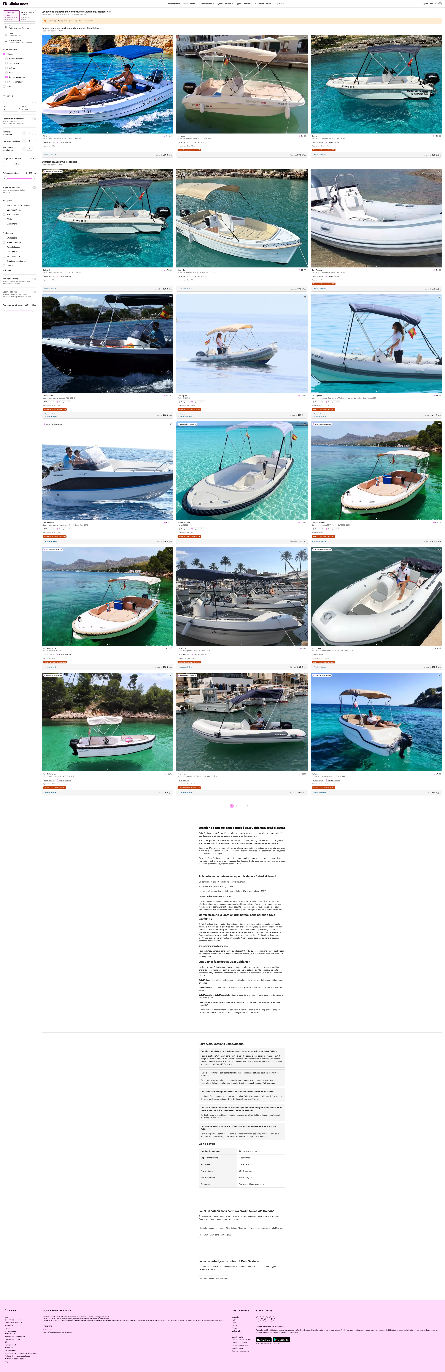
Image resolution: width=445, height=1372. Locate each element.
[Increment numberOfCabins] (34, 141)
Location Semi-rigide (240, 1345)
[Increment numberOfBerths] (34, 149)
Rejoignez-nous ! (11, 1350)
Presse (7, 1328)
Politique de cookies (12, 1339)
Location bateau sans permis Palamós (216, 1235)
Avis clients (47, 1326)
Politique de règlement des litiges (17, 1356)
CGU (6, 1342)
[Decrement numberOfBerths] (24, 148)
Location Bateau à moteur (241, 1340)
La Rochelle (236, 1331)
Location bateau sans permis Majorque (266, 1228)
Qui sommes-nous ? (12, 1320)
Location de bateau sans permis (75, 14)
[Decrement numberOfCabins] (24, 141)
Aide (6, 1317)
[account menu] (440, 4)
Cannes (235, 1325)
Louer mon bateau (11, 1331)
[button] (107, 132)
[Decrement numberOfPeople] (24, 133)
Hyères (234, 1320)
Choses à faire (189, 4)
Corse (234, 1323)
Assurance (9, 1325)
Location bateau (173, 4)
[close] (438, 21)
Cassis (234, 1328)
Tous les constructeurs (240, 1351)
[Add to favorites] (170, 37)
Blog (6, 1361)
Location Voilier (237, 1337)
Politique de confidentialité (15, 1336)
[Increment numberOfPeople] (34, 133)
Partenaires (9, 1348)
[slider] (5, 101)
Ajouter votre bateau (263, 4)
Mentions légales (11, 1345)
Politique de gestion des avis (15, 1359)
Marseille (235, 1317)
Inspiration (279, 4)
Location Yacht (237, 1348)
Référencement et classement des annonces (21, 1353)
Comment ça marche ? (13, 1323)
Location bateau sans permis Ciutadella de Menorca (223, 1228)
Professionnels (10, 1334)
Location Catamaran (239, 1342)
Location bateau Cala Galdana (213, 1278)
